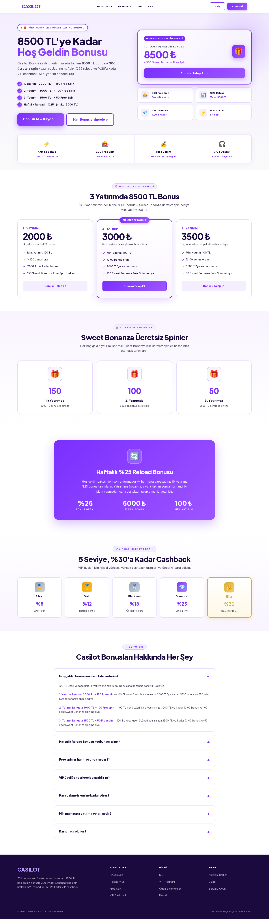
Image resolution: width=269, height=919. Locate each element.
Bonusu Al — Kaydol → (40, 119)
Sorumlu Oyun (217, 888)
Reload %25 (117, 881)
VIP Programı (167, 881)
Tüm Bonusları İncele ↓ (90, 119)
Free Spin (125, 6)
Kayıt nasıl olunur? (72, 831)
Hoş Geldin (116, 874)
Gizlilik (212, 881)
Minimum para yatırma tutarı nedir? (85, 813)
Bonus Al (237, 6)
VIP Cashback (118, 895)
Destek (163, 895)
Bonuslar (104, 6)
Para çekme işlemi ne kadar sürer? (84, 795)
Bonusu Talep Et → (194, 73)
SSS (150, 6)
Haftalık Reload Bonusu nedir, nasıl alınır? (89, 741)
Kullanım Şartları (218, 874)
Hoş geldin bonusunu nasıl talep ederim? (88, 676)
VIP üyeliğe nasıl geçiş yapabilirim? (84, 777)
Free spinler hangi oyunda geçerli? (84, 759)
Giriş (217, 6)
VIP (140, 6)
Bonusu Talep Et (55, 285)
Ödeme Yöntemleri (170, 888)
